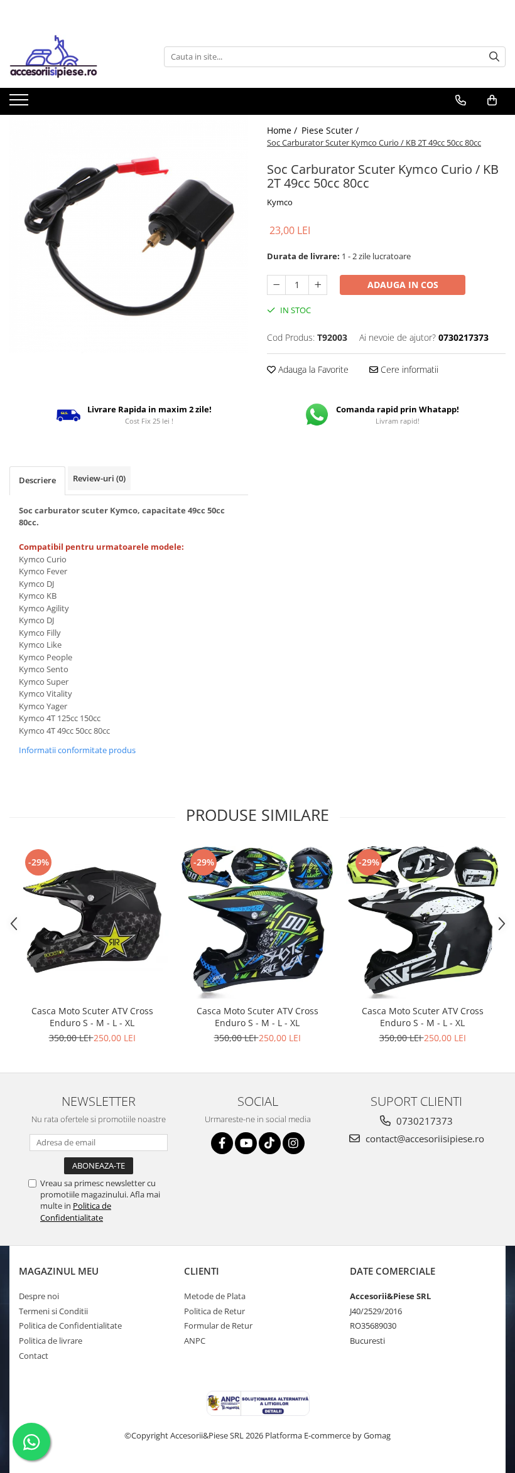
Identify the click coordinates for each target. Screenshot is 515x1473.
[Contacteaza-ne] (461, 100)
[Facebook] (222, 1143)
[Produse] (20, 103)
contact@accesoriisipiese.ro (423, 1138)
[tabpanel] (128, 234)
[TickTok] (270, 1143)
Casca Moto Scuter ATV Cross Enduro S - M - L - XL (92, 1017)
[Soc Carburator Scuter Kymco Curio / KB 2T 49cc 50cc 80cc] (128, 234)
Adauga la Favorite (312, 369)
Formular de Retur (218, 1325)
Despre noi (39, 1296)
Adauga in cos (402, 285)
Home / (283, 130)
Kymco (280, 202)
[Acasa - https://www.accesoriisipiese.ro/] (72, 56)
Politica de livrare (50, 1340)
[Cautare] (494, 56)
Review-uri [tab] (99, 478)
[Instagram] (294, 1143)
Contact (33, 1355)
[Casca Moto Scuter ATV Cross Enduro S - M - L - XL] (92, 922)
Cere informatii (408, 369)
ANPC (194, 1340)
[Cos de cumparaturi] (492, 100)
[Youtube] (246, 1143)
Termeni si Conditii (53, 1311)
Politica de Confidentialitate (75, 1211)
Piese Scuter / (331, 130)
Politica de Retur (214, 1311)
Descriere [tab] (37, 480)
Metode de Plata (215, 1296)
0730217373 (423, 1121)
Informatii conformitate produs (77, 750)
